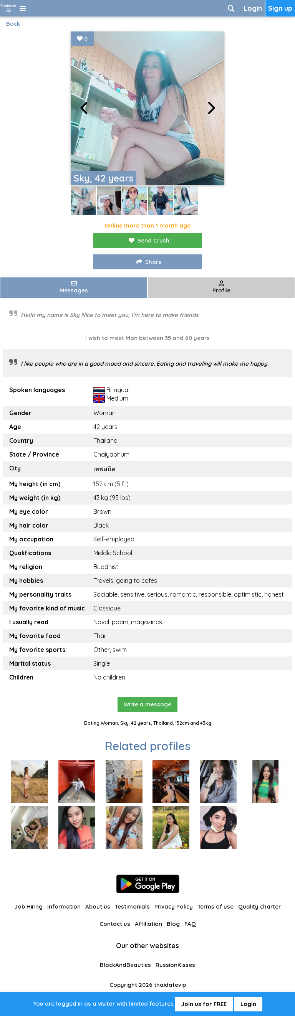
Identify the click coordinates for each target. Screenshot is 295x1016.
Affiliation (148, 923)
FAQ (190, 923)
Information (64, 906)
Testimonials (132, 906)
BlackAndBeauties (125, 964)
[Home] (8, 8)
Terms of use (215, 906)
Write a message (147, 704)
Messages (74, 290)
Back (13, 23)
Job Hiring (28, 906)
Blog (173, 923)
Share (153, 262)
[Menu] (23, 8)
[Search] (231, 8)
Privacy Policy (173, 906)
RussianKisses (175, 964)
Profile (221, 290)
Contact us (114, 923)
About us (97, 906)
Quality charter (259, 906)
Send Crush (153, 240)
